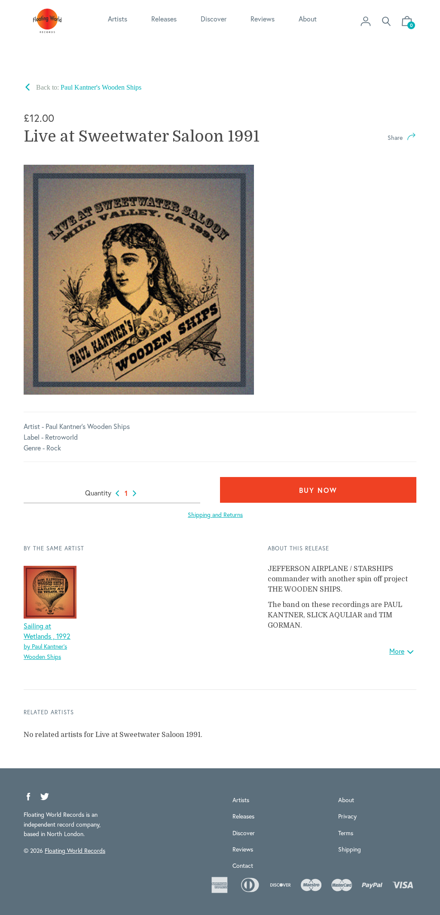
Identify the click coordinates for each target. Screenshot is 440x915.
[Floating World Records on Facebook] (28, 797)
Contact (242, 865)
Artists (117, 18)
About (308, 18)
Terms (345, 833)
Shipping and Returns (215, 514)
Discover (213, 18)
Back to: (87, 87)
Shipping (349, 849)
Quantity (98, 492)
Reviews (263, 18)
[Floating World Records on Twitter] (44, 797)
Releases (164, 18)
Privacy (347, 816)
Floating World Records (75, 850)
